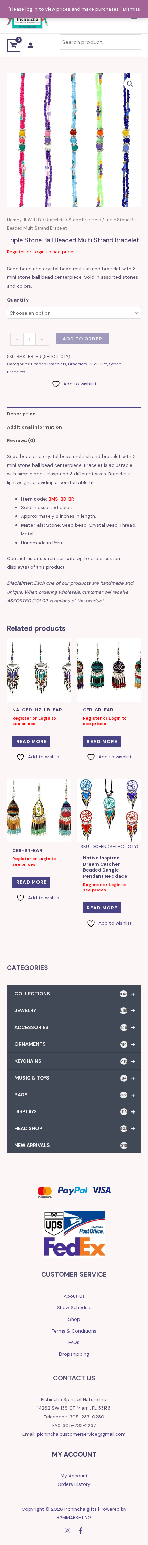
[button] (130, 84)
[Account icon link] (30, 45)
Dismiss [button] (131, 9)
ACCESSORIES (74, 1027)
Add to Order (82, 339)
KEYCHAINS (74, 1060)
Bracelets (55, 220)
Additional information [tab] (34, 427)
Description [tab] (21, 413)
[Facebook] (80, 1530)
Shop (74, 1319)
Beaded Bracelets (48, 364)
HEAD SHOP (74, 1128)
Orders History (74, 1484)
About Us (74, 1296)
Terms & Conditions (74, 1331)
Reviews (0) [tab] (21, 440)
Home (13, 220)
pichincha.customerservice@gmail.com (81, 1434)
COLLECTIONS (74, 993)
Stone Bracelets (84, 220)
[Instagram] (67, 1530)
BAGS (74, 1094)
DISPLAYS (74, 1111)
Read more (31, 741)
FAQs (74, 1342)
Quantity (18, 300)
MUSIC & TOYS (74, 1077)
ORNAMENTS (74, 1044)
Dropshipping (74, 1354)
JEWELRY (32, 220)
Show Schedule (74, 1307)
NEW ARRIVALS (70, 1145)
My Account (74, 1475)
